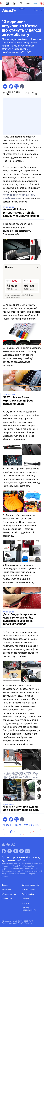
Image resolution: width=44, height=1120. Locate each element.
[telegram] (5, 86)
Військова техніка (9, 894)
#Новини (7, 825)
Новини (5, 885)
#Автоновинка (31, 825)
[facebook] (11, 86)
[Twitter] (9, 851)
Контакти (25, 903)
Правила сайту (28, 894)
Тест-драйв (6, 890)
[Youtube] (15, 851)
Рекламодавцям (28, 890)
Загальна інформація (30, 885)
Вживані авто (7, 899)
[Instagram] (27, 851)
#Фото (18, 825)
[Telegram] (21, 851)
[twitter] (16, 86)
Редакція (25, 899)
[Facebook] (4, 851)
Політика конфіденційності (29, 909)
